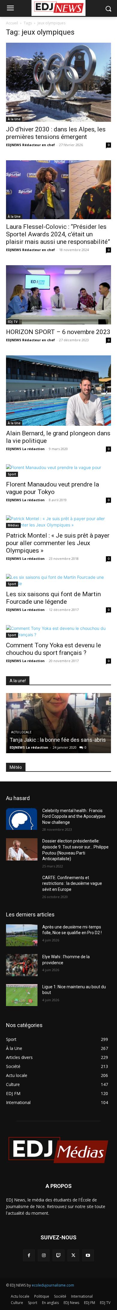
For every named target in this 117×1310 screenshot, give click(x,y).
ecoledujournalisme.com (53, 1285)
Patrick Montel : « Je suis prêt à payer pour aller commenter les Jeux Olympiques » (58, 543)
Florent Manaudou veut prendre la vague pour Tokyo (52, 488)
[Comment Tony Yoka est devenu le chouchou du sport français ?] (58, 631)
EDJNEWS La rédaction (25, 448)
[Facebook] (29, 1255)
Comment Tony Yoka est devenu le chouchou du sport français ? (53, 649)
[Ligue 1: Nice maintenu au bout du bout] (22, 995)
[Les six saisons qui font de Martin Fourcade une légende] (58, 580)
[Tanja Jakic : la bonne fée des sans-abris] (58, 723)
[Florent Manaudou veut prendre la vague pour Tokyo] (58, 470)
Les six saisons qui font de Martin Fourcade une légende (53, 598)
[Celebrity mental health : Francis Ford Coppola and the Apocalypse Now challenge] (22, 819)
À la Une (14, 119)
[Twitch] (58, 1255)
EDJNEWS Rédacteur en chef (30, 145)
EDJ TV (12, 322)
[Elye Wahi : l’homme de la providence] (22, 965)
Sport (12, 474)
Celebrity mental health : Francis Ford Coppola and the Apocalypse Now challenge (74, 816)
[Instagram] (44, 1255)
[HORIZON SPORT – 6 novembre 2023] (58, 294)
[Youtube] (88, 1255)
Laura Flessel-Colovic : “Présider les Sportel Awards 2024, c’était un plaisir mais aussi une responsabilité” (58, 234)
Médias (13, 525)
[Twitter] (73, 1255)
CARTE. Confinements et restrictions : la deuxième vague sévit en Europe (72, 883)
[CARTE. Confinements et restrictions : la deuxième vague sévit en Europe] (22, 886)
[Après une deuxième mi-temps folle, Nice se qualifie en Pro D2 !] (22, 935)
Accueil (12, 23)
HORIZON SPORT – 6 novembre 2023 (58, 332)
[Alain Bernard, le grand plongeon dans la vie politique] (58, 390)
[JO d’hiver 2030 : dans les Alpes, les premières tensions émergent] (58, 82)
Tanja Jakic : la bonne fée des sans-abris (58, 740)
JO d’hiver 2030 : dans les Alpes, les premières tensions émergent (56, 133)
